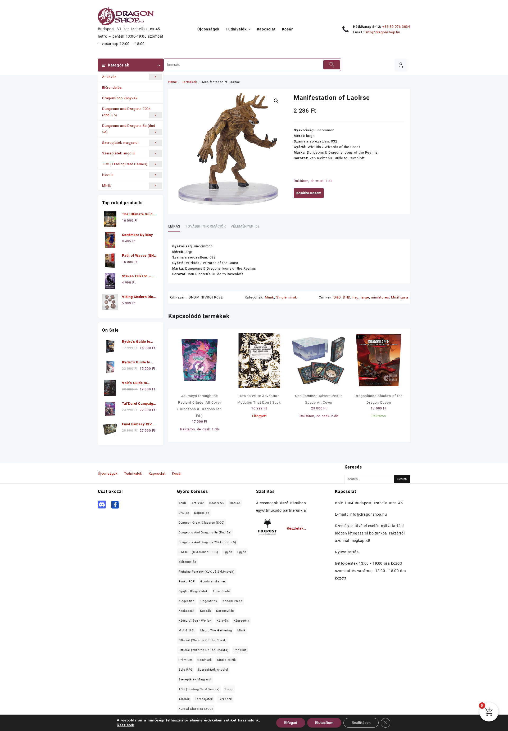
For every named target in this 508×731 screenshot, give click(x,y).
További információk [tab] (205, 226)
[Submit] (331, 64)
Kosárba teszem (308, 193)
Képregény (241, 620)
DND (346, 297)
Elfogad (290, 722)
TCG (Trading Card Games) (125, 164)
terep (229, 689)
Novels (108, 175)
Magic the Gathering (216, 630)
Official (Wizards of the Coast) (203, 640)
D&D (337, 297)
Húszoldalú (221, 591)
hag (355, 297)
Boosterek (217, 503)
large (365, 297)
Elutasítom (324, 722)
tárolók (184, 699)
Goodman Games (213, 581)
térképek (225, 699)
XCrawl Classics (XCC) (196, 709)
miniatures (380, 297)
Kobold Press (233, 601)
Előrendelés (112, 88)
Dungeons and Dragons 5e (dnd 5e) (128, 129)
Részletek (125, 725)
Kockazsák (187, 611)
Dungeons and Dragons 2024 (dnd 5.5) (126, 112)
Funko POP (187, 581)
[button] (276, 101)
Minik (106, 186)
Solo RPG (186, 669)
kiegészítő (186, 601)
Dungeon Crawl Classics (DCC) (202, 522)
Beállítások (361, 722)
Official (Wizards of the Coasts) (204, 650)
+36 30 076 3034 (396, 27)
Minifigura (399, 297)
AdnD (182, 503)
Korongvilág (225, 611)
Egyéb (228, 552)
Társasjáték (204, 699)
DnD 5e (184, 513)
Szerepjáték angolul (118, 153)
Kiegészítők (208, 601)
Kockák (205, 611)
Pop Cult (240, 650)
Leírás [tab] (174, 226)
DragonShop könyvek (120, 98)
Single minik (286, 297)
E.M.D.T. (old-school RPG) (198, 552)
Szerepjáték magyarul (120, 143)
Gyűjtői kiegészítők (193, 591)
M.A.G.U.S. (187, 630)
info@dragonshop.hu (382, 32)
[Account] (400, 65)
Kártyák (222, 620)
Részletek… (296, 528)
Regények (204, 660)
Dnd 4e (235, 503)
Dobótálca (201, 513)
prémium (185, 660)
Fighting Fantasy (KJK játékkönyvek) (207, 571)
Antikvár (109, 77)
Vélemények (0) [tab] (245, 226)
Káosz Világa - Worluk (195, 620)
